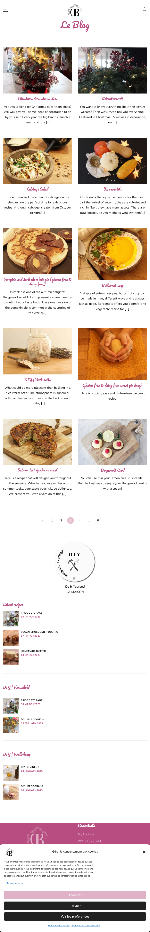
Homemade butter (33, 651)
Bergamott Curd (112, 470)
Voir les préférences (75, 916)
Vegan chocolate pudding (39, 632)
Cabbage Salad (37, 189)
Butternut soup (112, 285)
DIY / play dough (32, 719)
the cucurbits (113, 189)
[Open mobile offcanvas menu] (5, 9)
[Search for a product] (144, 9)
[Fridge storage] (11, 618)
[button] (144, 852)
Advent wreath (112, 99)
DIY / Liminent (30, 767)
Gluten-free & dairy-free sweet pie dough (112, 385)
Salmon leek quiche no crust (37, 470)
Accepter (75, 895)
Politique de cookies (59, 925)
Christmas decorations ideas (37, 99)
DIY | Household (89, 841)
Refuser (75, 906)
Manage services (14, 883)
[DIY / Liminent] (11, 773)
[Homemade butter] (11, 657)
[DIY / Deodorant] (11, 792)
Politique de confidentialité (85, 925)
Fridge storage (31, 612)
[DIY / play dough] (11, 725)
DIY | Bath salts (37, 380)
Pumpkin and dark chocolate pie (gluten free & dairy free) (37, 281)
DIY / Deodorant (32, 786)
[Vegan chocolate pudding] (11, 638)
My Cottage (86, 834)
